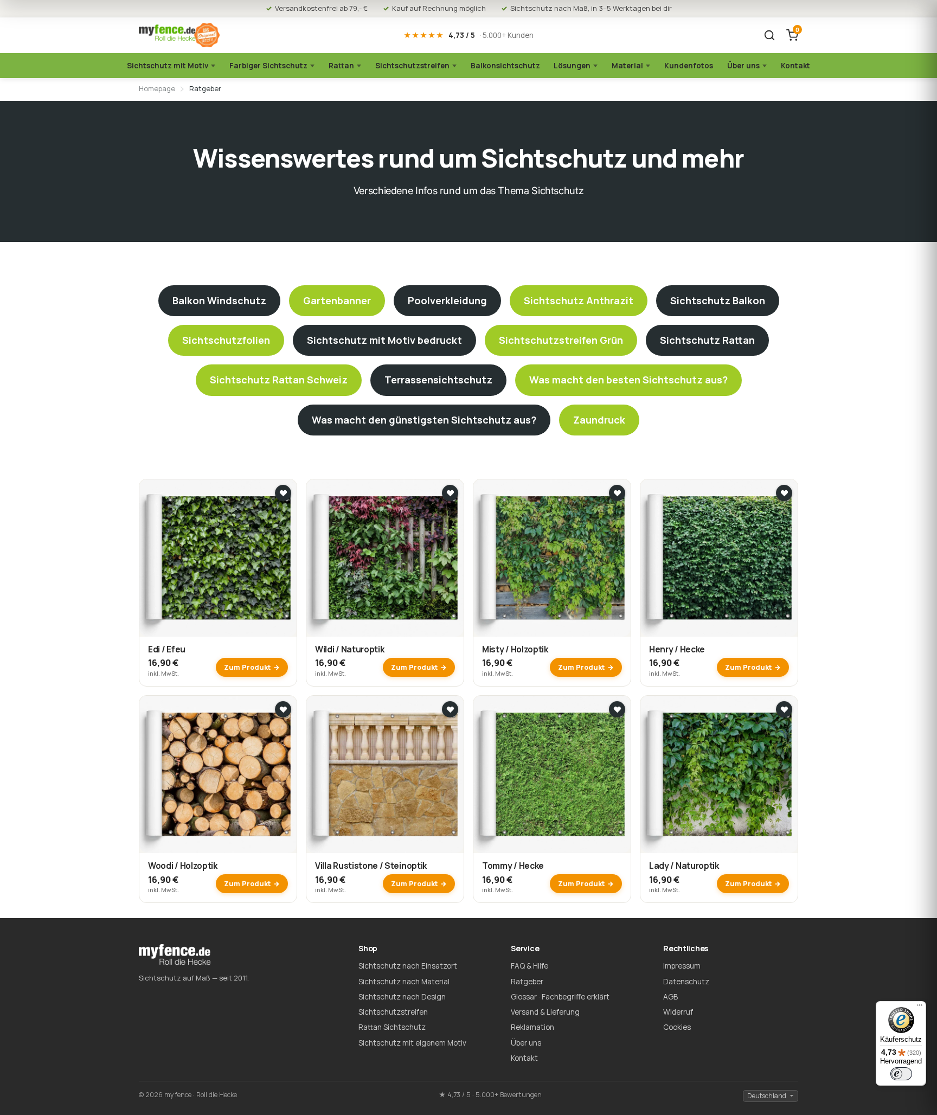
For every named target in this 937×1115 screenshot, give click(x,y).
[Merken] (283, 493)
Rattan (341, 66)
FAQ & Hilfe (529, 966)
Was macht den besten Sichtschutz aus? (628, 379)
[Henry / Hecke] (719, 558)
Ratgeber (527, 981)
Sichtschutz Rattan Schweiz (279, 379)
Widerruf (678, 1012)
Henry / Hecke (677, 649)
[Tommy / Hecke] (552, 774)
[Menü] (919, 1007)
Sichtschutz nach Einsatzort (407, 966)
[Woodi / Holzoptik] (218, 774)
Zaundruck (599, 419)
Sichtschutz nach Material (404, 981)
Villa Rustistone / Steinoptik (371, 866)
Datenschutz (686, 981)
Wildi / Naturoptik (349, 649)
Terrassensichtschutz (438, 379)
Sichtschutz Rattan (707, 340)
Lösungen (572, 66)
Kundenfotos (688, 66)
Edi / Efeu (166, 649)
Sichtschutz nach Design (402, 997)
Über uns (743, 66)
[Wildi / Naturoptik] (385, 558)
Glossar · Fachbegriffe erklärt (560, 997)
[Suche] (769, 35)
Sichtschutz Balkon (717, 300)
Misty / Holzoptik (515, 649)
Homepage (157, 88)
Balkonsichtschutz (505, 66)
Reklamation (532, 1027)
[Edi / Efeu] (218, 558)
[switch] (901, 1073)
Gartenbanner (337, 300)
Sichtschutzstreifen (412, 66)
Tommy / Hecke (513, 866)
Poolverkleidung (447, 300)
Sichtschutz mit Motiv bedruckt (384, 340)
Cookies (677, 1027)
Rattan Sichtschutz (392, 1027)
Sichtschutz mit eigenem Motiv (412, 1043)
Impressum (682, 966)
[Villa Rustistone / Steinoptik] (385, 774)
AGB (670, 997)
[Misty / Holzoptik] (552, 558)
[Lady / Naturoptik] (719, 774)
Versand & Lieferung (545, 1012)
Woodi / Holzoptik (182, 866)
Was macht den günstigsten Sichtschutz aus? (424, 419)
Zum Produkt (247, 667)
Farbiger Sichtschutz (268, 66)
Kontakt (795, 66)
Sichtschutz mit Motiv (167, 66)
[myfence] (179, 35)
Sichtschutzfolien (226, 340)
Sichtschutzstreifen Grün (561, 340)
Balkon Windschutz (219, 300)
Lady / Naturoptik (684, 866)
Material (627, 66)
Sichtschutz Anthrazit (578, 300)
